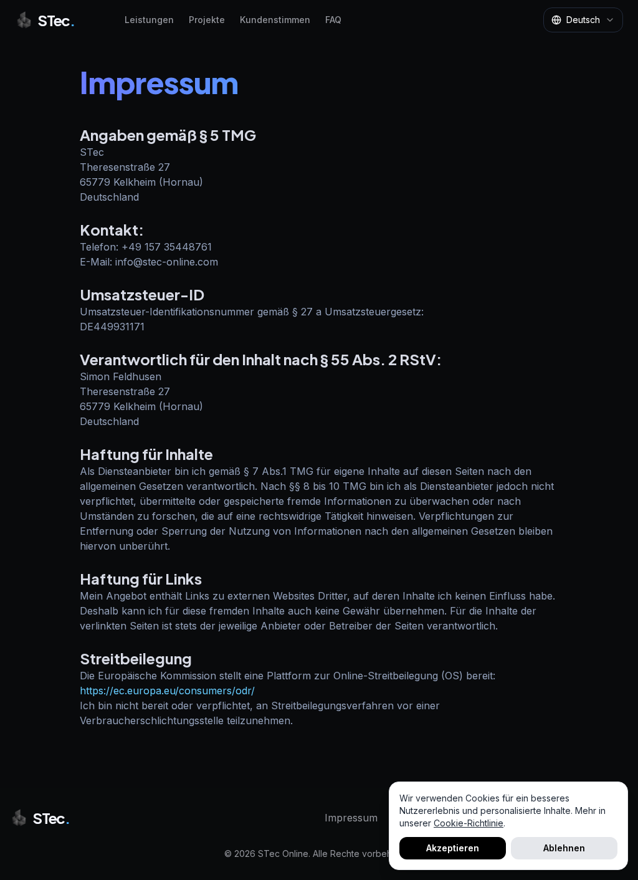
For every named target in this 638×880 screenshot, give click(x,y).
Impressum (351, 817)
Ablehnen (564, 848)
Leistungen (149, 19)
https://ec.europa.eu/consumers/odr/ (167, 690)
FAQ (333, 19)
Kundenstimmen (275, 19)
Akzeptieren (452, 848)
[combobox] (583, 19)
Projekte (207, 19)
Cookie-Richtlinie (468, 823)
